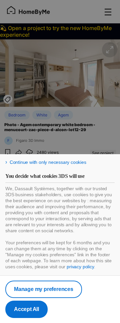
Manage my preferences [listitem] (43, 289)
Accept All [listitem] (26, 309)
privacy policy (80, 266)
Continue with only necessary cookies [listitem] (48, 162)
